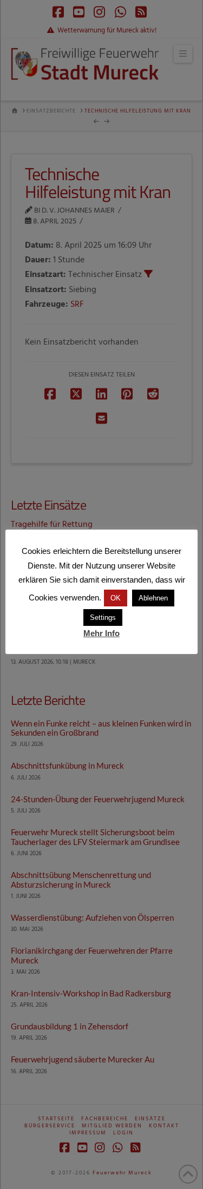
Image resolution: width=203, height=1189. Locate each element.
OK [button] (115, 598)
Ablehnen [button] (153, 598)
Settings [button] (103, 617)
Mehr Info (101, 633)
